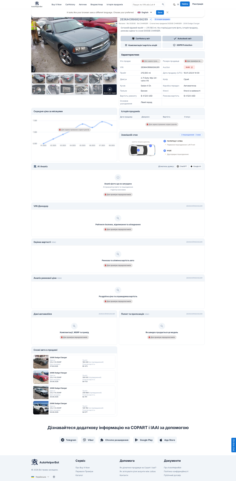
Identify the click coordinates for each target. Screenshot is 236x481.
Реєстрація (197, 4)
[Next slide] (113, 42)
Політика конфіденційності (176, 471)
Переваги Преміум (84, 471)
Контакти (124, 475)
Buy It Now (57, 4)
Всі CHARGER (142, 23)
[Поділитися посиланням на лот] (151, 19)
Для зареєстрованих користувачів (151, 61)
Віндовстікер (97, 4)
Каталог (122, 23)
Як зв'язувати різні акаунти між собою (138, 471)
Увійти (185, 4)
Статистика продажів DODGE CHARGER (166, 23)
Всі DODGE (131, 23)
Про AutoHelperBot (172, 467)
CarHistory (70, 4)
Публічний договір (172, 475)
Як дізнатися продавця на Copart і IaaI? (138, 467)
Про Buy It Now (83, 467)
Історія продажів (115, 4)
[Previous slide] (36, 42)
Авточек (83, 4)
